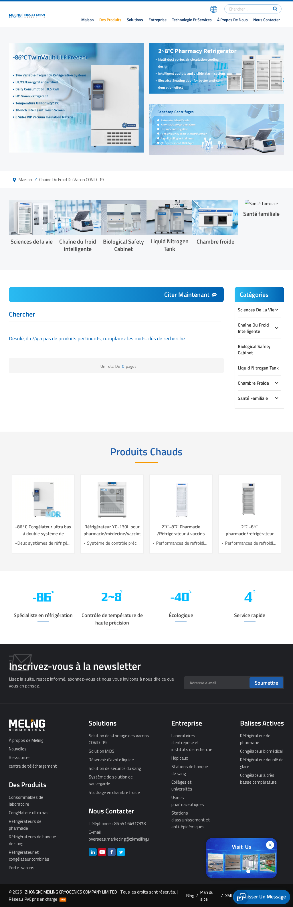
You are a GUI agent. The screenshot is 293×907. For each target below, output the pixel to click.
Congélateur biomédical (261, 751)
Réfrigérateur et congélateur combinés (29, 855)
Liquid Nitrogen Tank (170, 244)
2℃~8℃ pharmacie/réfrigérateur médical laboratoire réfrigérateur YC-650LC (250, 530)
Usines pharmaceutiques (187, 801)
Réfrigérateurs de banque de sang (32, 840)
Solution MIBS (101, 751)
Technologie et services (192, 20)
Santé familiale (261, 213)
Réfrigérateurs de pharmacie (25, 824)
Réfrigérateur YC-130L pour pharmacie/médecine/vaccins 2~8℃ (112, 530)
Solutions (135, 20)
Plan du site (206, 895)
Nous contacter (266, 20)
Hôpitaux (179, 758)
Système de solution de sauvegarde (111, 780)
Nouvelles (18, 749)
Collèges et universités (181, 785)
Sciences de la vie (32, 241)
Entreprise (158, 20)
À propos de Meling (26, 740)
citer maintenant (186, 294)
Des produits (110, 20)
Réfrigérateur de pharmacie (255, 739)
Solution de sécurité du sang (115, 768)
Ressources (20, 757)
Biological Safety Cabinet (123, 245)
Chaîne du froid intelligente (77, 245)
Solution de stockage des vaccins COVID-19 (119, 739)
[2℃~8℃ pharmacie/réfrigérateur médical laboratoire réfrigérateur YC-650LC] (249, 499)
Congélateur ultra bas (29, 812)
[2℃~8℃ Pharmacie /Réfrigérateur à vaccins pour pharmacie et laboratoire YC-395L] (181, 499)
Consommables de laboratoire (26, 800)
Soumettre (266, 683)
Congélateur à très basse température (258, 778)
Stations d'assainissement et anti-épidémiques (190, 819)
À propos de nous (232, 20)
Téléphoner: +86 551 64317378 (117, 823)
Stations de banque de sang (189, 770)
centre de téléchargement (33, 766)
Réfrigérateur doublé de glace (262, 763)
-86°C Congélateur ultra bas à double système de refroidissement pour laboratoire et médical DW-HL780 (43, 530)
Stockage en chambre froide (114, 792)
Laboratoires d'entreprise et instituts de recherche (191, 742)
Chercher (22, 315)
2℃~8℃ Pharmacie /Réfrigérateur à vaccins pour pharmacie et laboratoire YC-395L (181, 530)
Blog (190, 895)
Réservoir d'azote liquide (111, 759)
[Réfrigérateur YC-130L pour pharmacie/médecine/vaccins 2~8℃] (112, 499)
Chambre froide (215, 241)
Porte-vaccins (21, 867)
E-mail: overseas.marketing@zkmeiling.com (119, 835)
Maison (87, 20)
